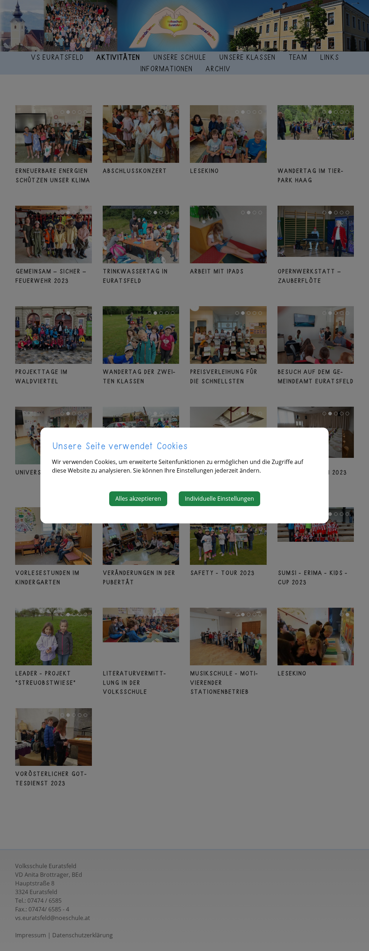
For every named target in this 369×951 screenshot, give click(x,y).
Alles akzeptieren (138, 499)
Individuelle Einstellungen (219, 499)
